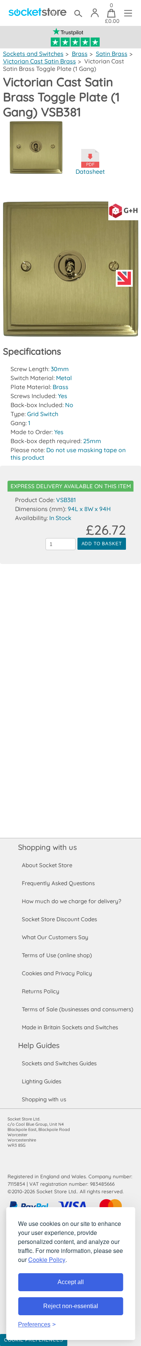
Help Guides (38, 1045)
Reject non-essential (70, 1306)
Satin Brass (111, 53)
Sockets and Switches (33, 53)
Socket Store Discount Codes (59, 919)
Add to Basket (102, 543)
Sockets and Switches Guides (59, 1063)
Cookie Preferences (33, 1340)
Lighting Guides (41, 1081)
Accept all (71, 1282)
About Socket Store (47, 865)
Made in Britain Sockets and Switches (70, 1027)
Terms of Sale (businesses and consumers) (77, 1009)
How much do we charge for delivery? (71, 901)
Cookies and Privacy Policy (57, 973)
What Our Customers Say (55, 937)
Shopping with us (47, 847)
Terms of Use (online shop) (57, 955)
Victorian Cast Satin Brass (39, 61)
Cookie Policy (46, 1259)
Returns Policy (40, 991)
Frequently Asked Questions (58, 883)
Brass (80, 53)
